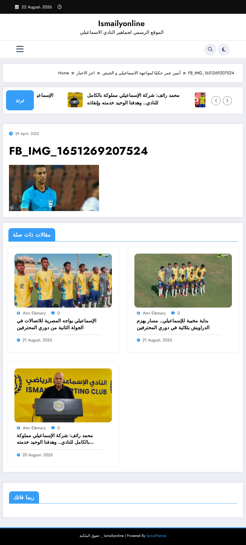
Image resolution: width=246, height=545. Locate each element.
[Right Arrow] (227, 101)
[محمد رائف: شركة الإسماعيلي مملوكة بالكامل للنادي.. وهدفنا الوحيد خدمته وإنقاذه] (63, 395)
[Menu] (20, 49)
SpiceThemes (156, 535)
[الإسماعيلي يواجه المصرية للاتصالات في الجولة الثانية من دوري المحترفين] (63, 280)
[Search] (210, 49)
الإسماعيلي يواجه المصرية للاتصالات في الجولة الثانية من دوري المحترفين (56, 324)
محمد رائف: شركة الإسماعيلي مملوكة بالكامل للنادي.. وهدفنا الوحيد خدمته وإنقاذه (129, 99)
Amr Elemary (34, 313)
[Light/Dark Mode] (224, 49)
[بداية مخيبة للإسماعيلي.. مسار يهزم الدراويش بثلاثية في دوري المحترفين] (183, 280)
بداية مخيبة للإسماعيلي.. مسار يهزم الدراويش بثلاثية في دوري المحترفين (173, 324)
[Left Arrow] (216, 101)
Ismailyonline (121, 23)
